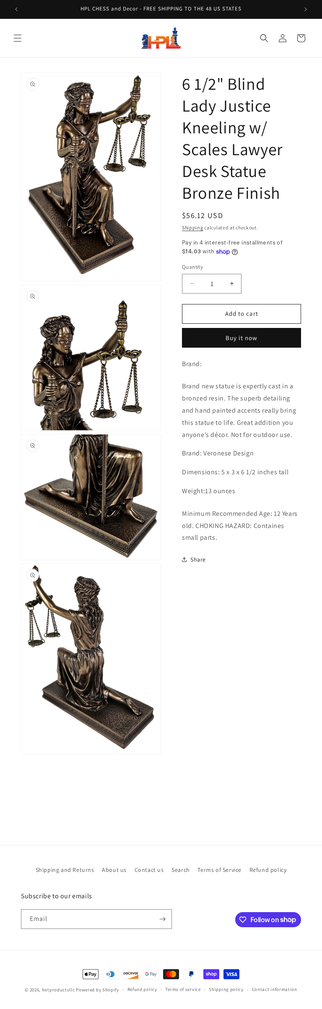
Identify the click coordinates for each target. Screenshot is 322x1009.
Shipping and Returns (65, 870)
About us (114, 870)
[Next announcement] (305, 9)
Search (180, 870)
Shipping (192, 227)
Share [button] (198, 559)
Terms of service (182, 989)
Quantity (192, 266)
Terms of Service (219, 870)
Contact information (274, 989)
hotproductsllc (58, 990)
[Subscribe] (162, 919)
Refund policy (268, 870)
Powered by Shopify (97, 990)
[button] (17, 38)
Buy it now (241, 338)
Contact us (149, 870)
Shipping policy (226, 989)
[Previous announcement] (16, 9)
